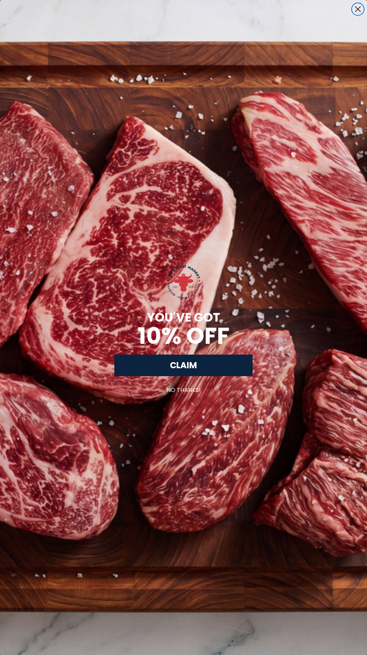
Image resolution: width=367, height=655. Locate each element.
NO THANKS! (184, 388)
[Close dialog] (358, 9)
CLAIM (183, 365)
